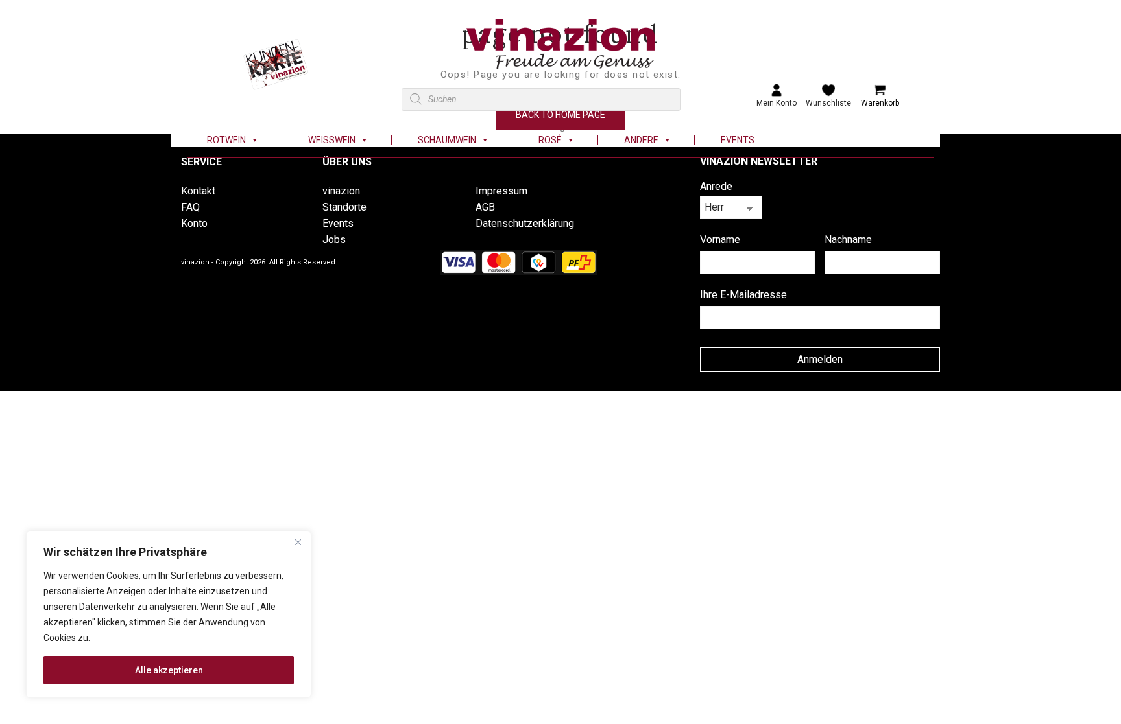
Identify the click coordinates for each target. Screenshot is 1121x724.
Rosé (550, 140)
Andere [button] (641, 140)
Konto (194, 223)
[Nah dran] (298, 542)
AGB (485, 207)
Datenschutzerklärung (525, 223)
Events (737, 140)
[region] (168, 614)
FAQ (190, 207)
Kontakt (198, 191)
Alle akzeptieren (169, 670)
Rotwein (226, 140)
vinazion (341, 191)
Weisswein (332, 140)
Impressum (501, 191)
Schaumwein (447, 140)
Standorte (344, 207)
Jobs (334, 239)
